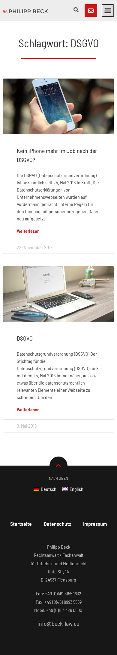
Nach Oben (58, 478)
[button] (108, 10)
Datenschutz (57, 523)
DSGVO (25, 338)
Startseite (21, 523)
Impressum (95, 523)
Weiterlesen (28, 231)
